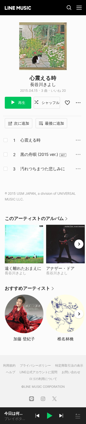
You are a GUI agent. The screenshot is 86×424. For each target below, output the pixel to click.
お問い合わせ (71, 372)
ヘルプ (10, 372)
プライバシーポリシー (35, 365)
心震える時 (30, 140)
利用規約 (9, 365)
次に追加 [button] (21, 123)
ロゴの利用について (43, 379)
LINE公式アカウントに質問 (38, 372)
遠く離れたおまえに (24, 268)
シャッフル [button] (50, 102)
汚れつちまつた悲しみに (42, 168)
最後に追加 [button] (54, 123)
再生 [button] (21, 102)
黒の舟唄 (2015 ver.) (39, 154)
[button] (49, 416)
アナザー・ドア (65, 268)
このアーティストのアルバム (36, 220)
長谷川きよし (43, 84)
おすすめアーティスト (29, 290)
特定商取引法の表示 (69, 365)
